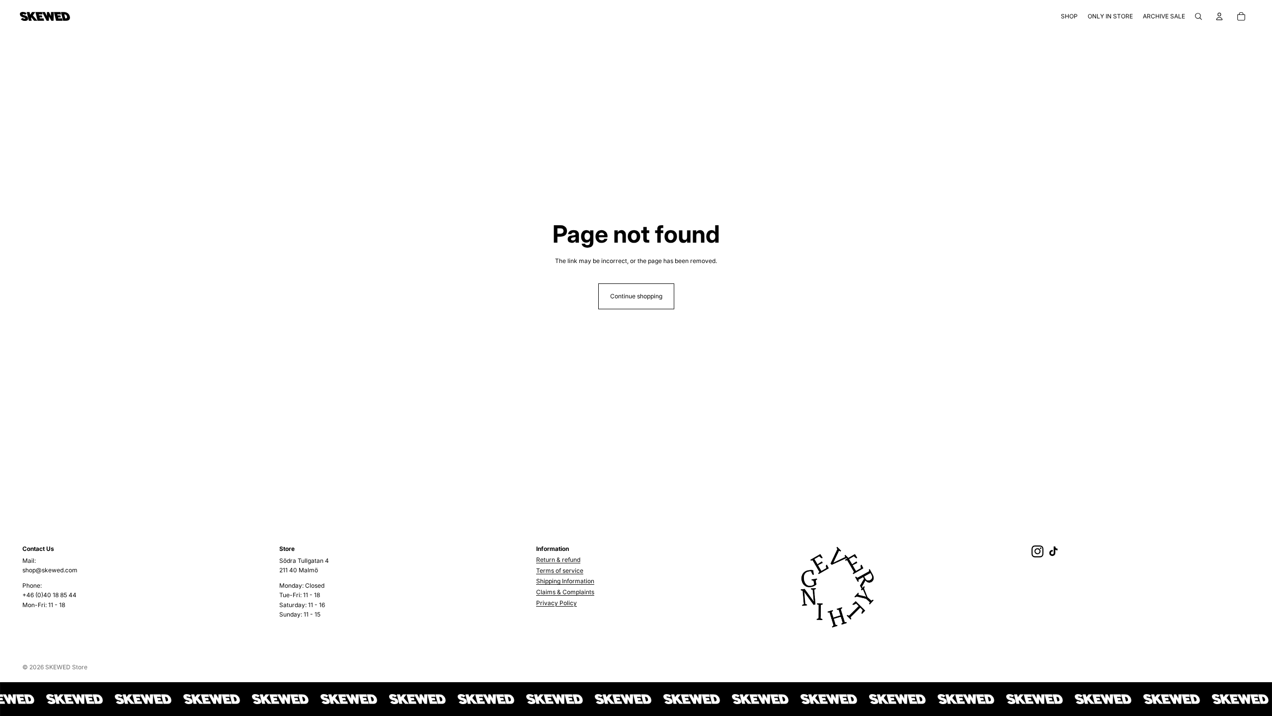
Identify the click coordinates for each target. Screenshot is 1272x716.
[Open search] (1198, 16)
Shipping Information (565, 581)
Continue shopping (636, 296)
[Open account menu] (1219, 16)
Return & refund (558, 559)
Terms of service (559, 570)
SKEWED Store (66, 667)
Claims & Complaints (565, 592)
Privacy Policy (556, 603)
